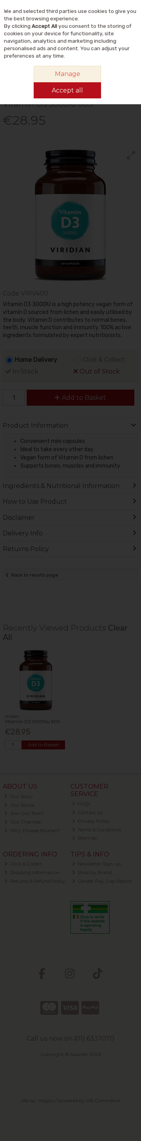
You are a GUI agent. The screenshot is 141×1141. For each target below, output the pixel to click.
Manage (67, 74)
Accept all (67, 90)
